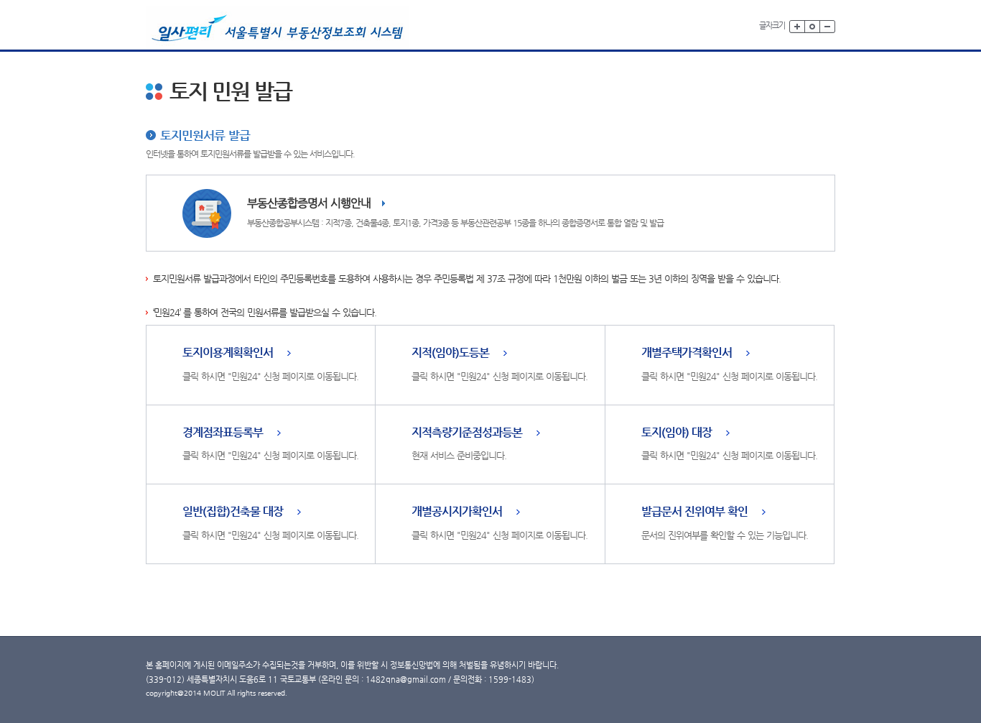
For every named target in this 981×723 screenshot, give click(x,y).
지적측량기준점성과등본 (467, 433)
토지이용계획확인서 (227, 353)
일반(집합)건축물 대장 (232, 512)
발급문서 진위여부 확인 (694, 512)
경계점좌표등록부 (222, 433)
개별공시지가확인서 (457, 512)
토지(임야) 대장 (676, 433)
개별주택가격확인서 (686, 353)
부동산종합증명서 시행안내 (309, 203)
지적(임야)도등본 (450, 353)
